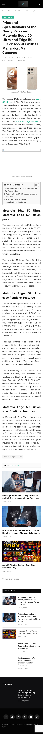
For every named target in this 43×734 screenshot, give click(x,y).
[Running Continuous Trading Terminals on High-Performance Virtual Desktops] (21, 481)
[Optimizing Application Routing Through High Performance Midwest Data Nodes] (21, 516)
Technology (8, 17)
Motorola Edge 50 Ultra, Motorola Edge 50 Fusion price (21, 189)
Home (4, 11)
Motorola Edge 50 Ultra (13, 457)
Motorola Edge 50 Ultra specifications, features (21, 195)
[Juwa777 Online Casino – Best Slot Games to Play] (21, 551)
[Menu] (3, 4)
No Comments (9, 60)
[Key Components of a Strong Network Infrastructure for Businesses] (9, 661)
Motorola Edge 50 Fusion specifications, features (16, 200)
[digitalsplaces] (22, 4)
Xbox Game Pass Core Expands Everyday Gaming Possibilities (29, 646)
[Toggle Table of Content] (35, 185)
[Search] (39, 4)
